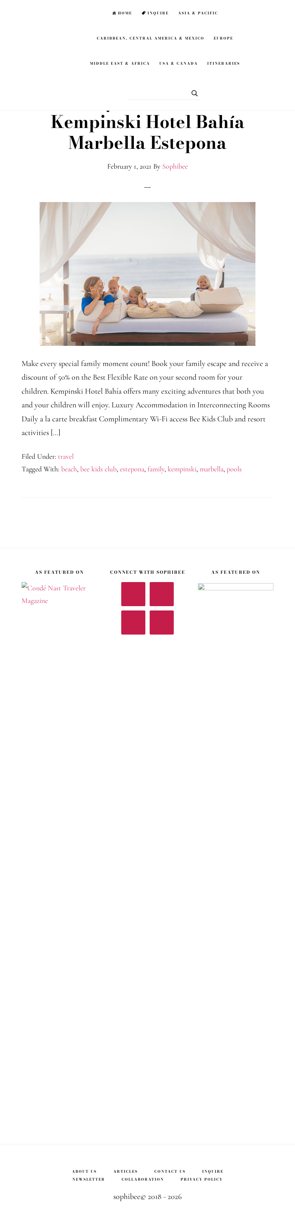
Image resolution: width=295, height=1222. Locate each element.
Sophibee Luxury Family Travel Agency (47, 12)
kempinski (182, 469)
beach (69, 469)
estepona (132, 469)
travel (66, 456)
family (156, 469)
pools (234, 469)
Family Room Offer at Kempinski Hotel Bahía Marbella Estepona (148, 122)
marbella (211, 469)
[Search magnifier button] (192, 93)
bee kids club (98, 469)
